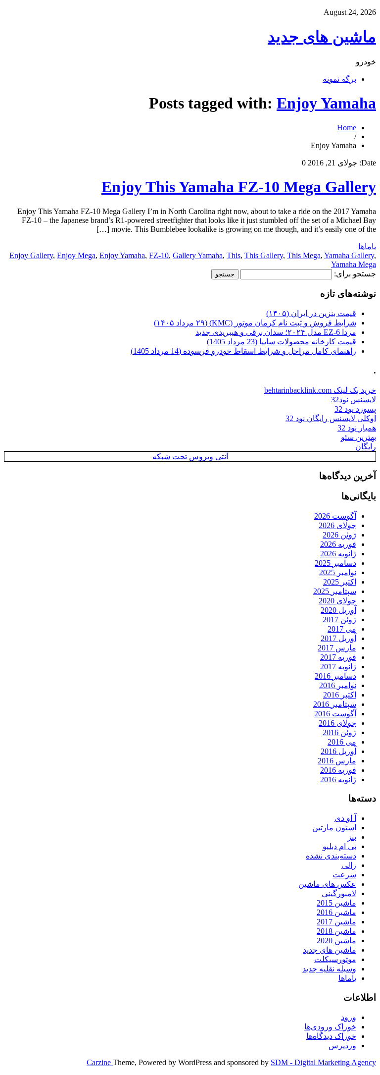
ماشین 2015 (336, 903)
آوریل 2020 (338, 610)
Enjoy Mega (76, 255)
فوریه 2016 (338, 770)
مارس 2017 (337, 648)
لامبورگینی (339, 893)
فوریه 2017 (338, 657)
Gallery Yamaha (198, 255)
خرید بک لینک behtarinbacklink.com (320, 390)
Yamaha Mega (353, 264)
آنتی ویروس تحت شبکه (190, 456)
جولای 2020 (337, 600)
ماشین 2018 (336, 931)
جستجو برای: (355, 273)
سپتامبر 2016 (334, 704)
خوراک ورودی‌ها (330, 1026)
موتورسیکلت (335, 959)
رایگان (365, 446)
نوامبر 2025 (337, 572)
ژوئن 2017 (339, 619)
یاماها (367, 246)
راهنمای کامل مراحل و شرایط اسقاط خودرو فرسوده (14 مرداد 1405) (243, 351)
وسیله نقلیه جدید (329, 969)
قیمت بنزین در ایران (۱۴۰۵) (311, 313)
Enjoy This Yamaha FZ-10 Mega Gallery (238, 187)
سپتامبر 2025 (334, 591)
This (233, 255)
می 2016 (342, 742)
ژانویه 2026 (338, 553)
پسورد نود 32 (355, 409)
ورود (348, 1017)
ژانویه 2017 (338, 666)
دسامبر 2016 (335, 676)
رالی (348, 865)
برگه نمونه (339, 79)
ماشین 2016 (336, 912)
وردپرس (342, 1045)
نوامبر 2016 (337, 685)
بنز (351, 837)
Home (346, 127)
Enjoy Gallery (31, 255)
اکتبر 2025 (339, 582)
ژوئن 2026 (339, 535)
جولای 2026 (337, 525)
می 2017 (342, 629)
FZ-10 (159, 255)
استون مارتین (334, 827)
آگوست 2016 (335, 713)
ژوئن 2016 (339, 732)
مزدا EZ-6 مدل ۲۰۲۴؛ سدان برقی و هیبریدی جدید (275, 332)
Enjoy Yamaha (326, 103)
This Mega (304, 255)
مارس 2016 (337, 760)
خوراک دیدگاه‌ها (331, 1036)
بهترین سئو (358, 437)
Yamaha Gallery (349, 255)
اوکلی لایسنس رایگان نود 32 (330, 418)
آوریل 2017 (338, 638)
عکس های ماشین (327, 884)
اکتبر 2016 (339, 695)
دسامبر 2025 (335, 563)
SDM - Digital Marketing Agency (323, 1062)
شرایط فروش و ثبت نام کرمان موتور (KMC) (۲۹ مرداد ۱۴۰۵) (255, 323)
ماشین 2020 (336, 940)
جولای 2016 (337, 723)
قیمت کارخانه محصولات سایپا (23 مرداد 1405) (281, 341)
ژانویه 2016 (338, 779)
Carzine (100, 1062)
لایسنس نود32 (353, 399)
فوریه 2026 (338, 544)
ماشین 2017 (336, 921)
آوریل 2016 (338, 751)
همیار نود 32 (356, 428)
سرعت (344, 874)
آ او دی (345, 818)
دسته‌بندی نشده (331, 856)
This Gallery (263, 255)
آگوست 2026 (335, 516)
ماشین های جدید (322, 37)
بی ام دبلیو (339, 846)
